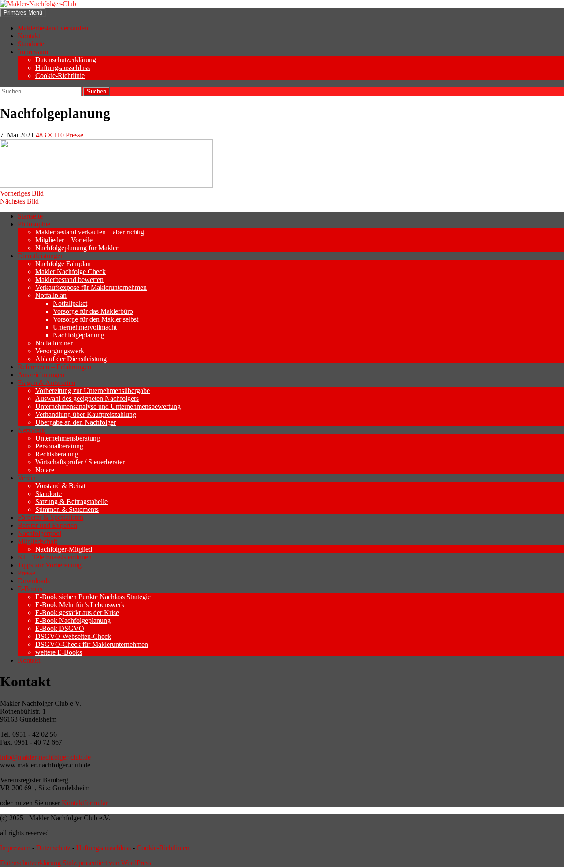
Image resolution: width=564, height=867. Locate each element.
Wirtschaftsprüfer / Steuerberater (80, 462)
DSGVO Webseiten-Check (73, 636)
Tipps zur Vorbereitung (50, 565)
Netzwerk (31, 430)
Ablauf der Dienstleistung (71, 359)
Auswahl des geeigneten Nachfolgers (87, 398)
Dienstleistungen (41, 255)
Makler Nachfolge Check (70, 271)
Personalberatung (59, 446)
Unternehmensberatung (67, 438)
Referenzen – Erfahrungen (54, 367)
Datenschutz (53, 848)
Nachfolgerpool (39, 533)
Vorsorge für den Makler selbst (95, 319)
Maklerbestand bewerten (69, 279)
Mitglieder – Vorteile (64, 240)
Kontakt (29, 36)
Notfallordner (54, 343)
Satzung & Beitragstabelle (71, 501)
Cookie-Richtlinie (60, 75)
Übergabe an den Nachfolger (75, 422)
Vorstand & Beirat (60, 485)
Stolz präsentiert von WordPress (107, 863)
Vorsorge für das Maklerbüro (93, 311)
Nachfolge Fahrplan (63, 263)
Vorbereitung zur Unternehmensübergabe (92, 390)
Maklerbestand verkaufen (53, 28)
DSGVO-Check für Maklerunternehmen (91, 644)
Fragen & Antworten (46, 382)
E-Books (30, 589)
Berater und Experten (47, 525)
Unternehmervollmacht (85, 327)
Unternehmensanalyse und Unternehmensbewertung (108, 406)
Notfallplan (51, 295)
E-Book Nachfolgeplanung (73, 620)
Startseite (30, 216)
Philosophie (34, 224)
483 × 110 (50, 135)
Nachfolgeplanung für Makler (76, 248)
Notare (44, 470)
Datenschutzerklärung (65, 59)
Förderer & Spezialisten (50, 517)
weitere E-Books (58, 652)
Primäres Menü (23, 12)
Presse (74, 135)
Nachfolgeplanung (78, 335)
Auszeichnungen (41, 374)
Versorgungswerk (59, 351)
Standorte (31, 44)
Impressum (33, 52)
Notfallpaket (70, 303)
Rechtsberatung (56, 454)
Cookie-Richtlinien (163, 848)
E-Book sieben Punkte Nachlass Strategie (93, 596)
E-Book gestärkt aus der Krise (77, 612)
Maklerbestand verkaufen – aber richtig (89, 232)
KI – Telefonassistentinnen (55, 557)
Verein (27, 478)
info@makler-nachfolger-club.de (45, 757)
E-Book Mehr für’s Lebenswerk (80, 604)
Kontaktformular (85, 803)
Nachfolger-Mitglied (63, 549)
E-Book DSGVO (59, 628)
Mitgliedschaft (37, 541)
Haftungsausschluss (62, 67)
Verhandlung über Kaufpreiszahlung (85, 414)
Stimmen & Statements (67, 509)
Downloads (34, 581)
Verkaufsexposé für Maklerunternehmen (91, 287)
